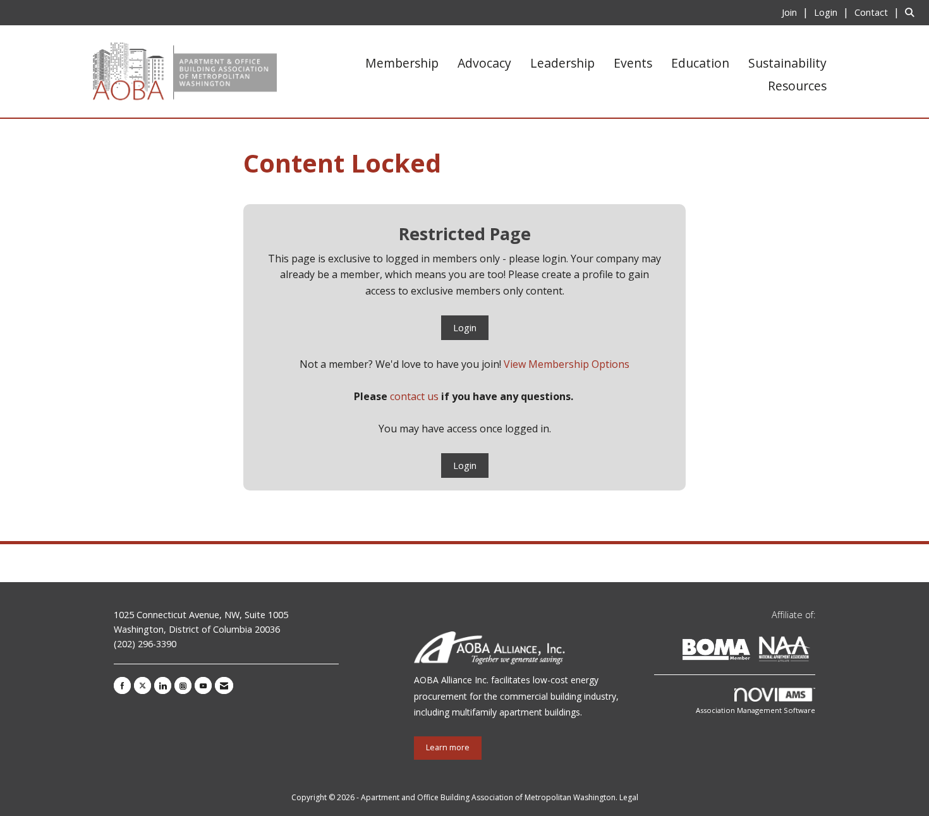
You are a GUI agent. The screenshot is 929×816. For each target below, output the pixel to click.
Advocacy (484, 62)
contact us (414, 396)
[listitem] (796, 12)
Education (700, 62)
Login (465, 328)
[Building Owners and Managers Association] (812, 651)
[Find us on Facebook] (122, 685)
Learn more (448, 747)
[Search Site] (912, 12)
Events (633, 62)
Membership (402, 62)
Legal (628, 797)
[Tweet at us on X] (142, 685)
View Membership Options (566, 364)
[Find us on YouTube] (203, 685)
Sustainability (787, 62)
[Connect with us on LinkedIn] (162, 685)
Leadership (562, 62)
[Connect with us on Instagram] (182, 685)
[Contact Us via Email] (224, 685)
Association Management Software (755, 710)
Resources (797, 85)
